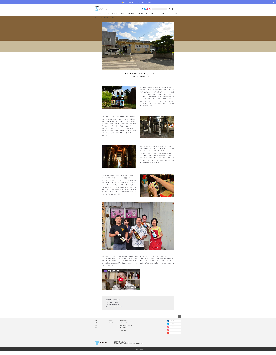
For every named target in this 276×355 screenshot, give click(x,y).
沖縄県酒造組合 (123, 320)
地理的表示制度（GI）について (126, 325)
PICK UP (107, 13)
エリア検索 (110, 322)
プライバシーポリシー (124, 322)
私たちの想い (175, 13)
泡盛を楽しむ (131, 13)
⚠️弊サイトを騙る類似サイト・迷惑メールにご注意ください (136, 2)
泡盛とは (114, 13)
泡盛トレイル (165, 13)
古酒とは (122, 13)
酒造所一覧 (110, 320)
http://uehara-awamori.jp (115, 306)
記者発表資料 (123, 330)
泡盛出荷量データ (124, 327)
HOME (99, 13)
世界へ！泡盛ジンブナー (152, 13)
